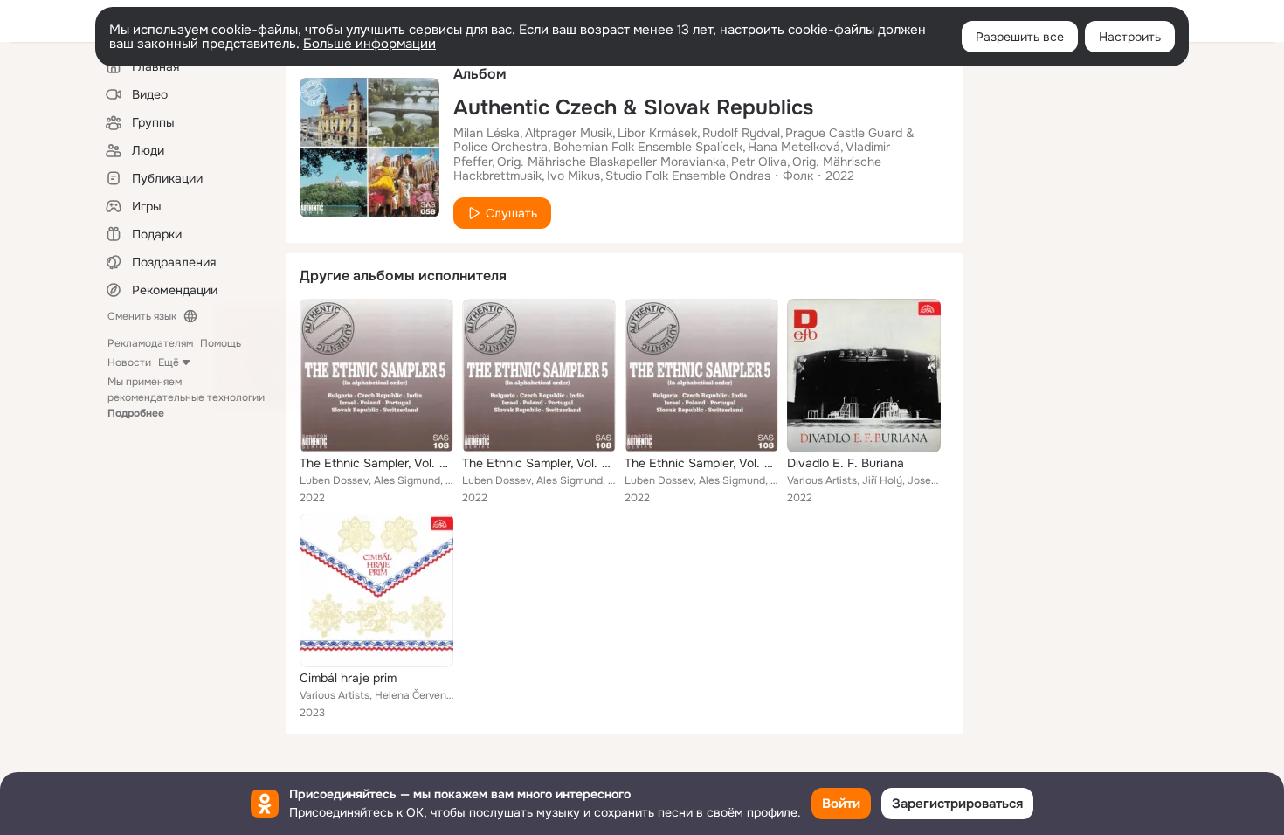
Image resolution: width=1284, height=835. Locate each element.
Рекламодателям (150, 343)
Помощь (220, 343)
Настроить (1130, 37)
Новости (129, 362)
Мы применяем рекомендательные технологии (186, 397)
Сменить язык (141, 316)
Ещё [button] (168, 362)
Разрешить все (1020, 37)
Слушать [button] (511, 213)
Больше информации (369, 43)
